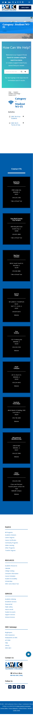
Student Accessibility (11, 578)
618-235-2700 (16, 197)
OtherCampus (16, 473)
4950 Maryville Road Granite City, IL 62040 (16, 229)
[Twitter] (14, 687)
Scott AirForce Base (16, 403)
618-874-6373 (16, 312)
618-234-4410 (16, 382)
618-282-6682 (16, 271)
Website (16, 315)
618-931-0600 (16, 234)
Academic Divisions (10, 535)
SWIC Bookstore (10, 635)
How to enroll (9, 609)
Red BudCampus (16, 256)
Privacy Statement (13, 708)
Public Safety (9, 607)
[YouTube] (23, 687)
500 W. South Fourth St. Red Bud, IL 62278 (16, 265)
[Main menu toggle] (29, 2)
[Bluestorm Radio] (18, 2)
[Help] (20, 2)
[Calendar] (23, 2)
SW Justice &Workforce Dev (16, 438)
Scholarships (8, 581)
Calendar (7, 568)
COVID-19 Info (16, 710)
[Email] (13, 2)
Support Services (10, 614)
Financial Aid (8, 604)
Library (7, 645)
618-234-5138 (16, 347)
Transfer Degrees (10, 550)
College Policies (23, 708)
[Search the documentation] (22, 72)
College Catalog (9, 571)
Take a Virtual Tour (16, 201)
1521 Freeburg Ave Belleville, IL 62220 (16, 341)
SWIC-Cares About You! (12, 584)
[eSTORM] (9, 2)
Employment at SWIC (11, 637)
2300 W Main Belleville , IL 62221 (16, 448)
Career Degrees (9, 537)
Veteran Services (10, 617)
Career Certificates (10, 540)
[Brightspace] (15, 2)
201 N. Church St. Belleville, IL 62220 (16, 377)
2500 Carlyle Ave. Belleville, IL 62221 (16, 192)
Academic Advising (10, 599)
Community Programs (11, 543)
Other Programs (10, 548)
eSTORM (7, 640)
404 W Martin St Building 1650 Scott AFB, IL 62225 (16, 412)
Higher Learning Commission (23, 706)
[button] (25, 8)
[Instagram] (18, 687)
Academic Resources (11, 566)
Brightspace (8, 632)
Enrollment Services (10, 601)
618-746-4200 (16, 418)
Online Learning (9, 545)
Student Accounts (10, 612)
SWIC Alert (8, 648)
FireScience (16, 332)
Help (6, 643)
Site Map (30, 708)
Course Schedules (10, 576)
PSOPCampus (16, 367)
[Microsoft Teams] (5, 2)
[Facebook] (10, 687)
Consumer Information (11, 573)
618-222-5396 (16, 453)
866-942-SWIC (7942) (16, 675)
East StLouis (16, 294)
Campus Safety (4, 708)
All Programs (9, 532)
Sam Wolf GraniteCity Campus (16, 219)
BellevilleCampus (16, 182)
